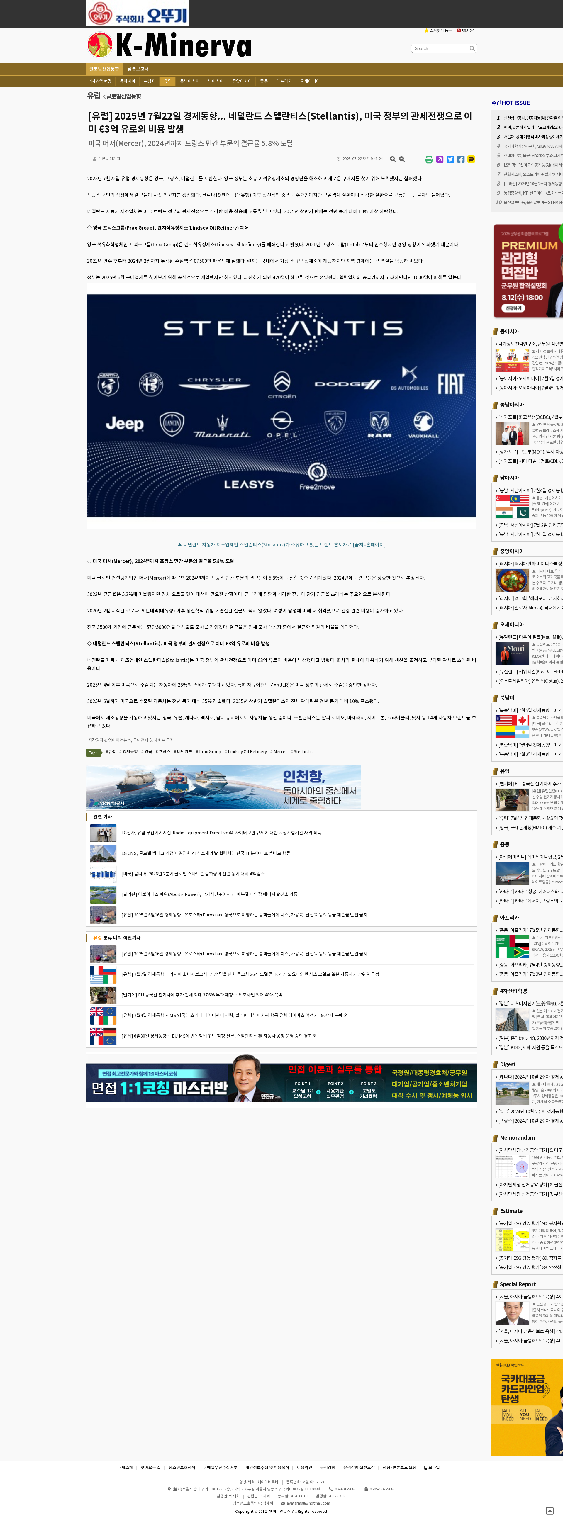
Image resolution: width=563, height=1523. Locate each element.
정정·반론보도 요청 (399, 1467)
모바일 (434, 1467)
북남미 (150, 81)
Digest (508, 1064)
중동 (264, 81)
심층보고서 (138, 69)
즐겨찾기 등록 (440, 30)
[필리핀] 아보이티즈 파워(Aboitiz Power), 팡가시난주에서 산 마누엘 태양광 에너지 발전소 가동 (209, 894)
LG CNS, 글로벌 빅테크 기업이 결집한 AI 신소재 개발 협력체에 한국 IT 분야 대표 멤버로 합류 (205, 853)
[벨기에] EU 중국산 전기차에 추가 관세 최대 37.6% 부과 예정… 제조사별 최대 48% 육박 (202, 995)
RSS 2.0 (467, 30)
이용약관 (304, 1467)
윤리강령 (327, 1467)
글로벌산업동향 (104, 69)
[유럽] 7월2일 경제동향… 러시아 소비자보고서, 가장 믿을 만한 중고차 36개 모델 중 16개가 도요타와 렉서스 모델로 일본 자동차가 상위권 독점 (250, 974)
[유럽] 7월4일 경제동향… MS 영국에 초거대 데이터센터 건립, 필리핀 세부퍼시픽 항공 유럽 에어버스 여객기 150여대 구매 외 (234, 1015)
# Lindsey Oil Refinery (246, 751)
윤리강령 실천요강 (359, 1467)
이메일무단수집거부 (220, 1467)
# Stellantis (302, 751)
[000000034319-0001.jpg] (281, 528)
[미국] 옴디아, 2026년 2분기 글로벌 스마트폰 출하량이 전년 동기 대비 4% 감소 (193, 874)
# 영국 (146, 751)
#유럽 (111, 751)
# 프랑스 (163, 751)
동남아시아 (190, 81)
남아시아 (216, 81)
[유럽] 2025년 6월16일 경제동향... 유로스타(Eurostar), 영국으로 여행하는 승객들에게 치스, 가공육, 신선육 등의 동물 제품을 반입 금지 (244, 915)
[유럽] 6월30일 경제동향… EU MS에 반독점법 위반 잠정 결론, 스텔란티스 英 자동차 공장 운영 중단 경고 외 (219, 1036)
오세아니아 (310, 81)
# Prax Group (208, 751)
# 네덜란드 (183, 751)
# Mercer (278, 751)
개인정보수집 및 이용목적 (267, 1467)
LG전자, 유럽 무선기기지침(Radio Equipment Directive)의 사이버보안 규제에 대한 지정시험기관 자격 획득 (221, 833)
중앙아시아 (242, 81)
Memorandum (517, 1137)
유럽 (168, 81)
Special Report (518, 1284)
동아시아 (128, 81)
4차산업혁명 (100, 81)
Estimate (511, 1211)
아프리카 (284, 81)
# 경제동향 (128, 751)
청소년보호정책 (182, 1467)
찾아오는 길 (151, 1467)
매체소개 (125, 1467)
